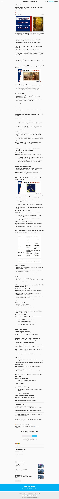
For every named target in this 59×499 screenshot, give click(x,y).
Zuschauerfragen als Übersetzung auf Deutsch (24, 424)
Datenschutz (27, 493)
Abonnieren (51, 1)
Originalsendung (21, 420)
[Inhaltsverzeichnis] (0, 249)
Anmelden (56, 1)
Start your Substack (26, 495)
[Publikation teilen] (47, 1)
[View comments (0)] (19, 14)
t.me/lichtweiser (17, 427)
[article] (29, 465)
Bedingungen (31, 493)
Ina (17, 466)
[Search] (46, 1)
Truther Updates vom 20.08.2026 (21, 469)
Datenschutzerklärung (31, 439)
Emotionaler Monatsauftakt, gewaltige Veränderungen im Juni (23, 476)
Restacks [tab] (21, 451)
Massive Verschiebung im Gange (19, 470)
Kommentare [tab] (17, 451)
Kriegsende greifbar (17, 465)
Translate (17, 5)
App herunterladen (33, 495)
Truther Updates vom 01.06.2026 (21, 475)
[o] (41, 466)
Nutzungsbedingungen (34, 437)
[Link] (13, 47)
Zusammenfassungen (18, 4)
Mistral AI (27, 419)
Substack (22, 497)
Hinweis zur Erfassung (37, 493)
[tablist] (19, 452)
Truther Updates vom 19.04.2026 (21, 464)
